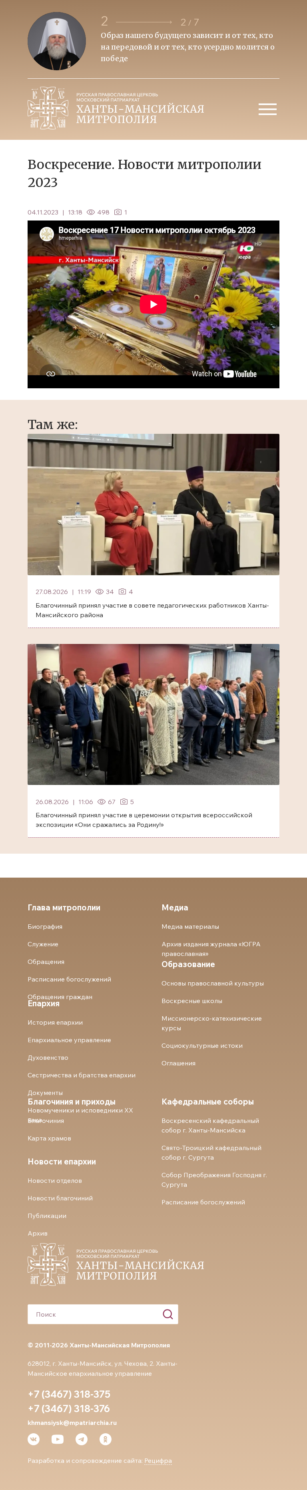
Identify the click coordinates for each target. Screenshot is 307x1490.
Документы (45, 1093)
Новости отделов (55, 1180)
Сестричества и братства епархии (82, 1075)
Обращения (46, 962)
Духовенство (48, 1057)
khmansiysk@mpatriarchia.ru (72, 1422)
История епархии (55, 1022)
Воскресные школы (191, 1001)
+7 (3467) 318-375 (69, 1394)
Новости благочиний (60, 1198)
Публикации (47, 1216)
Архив (38, 1233)
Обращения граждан (60, 997)
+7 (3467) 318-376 (69, 1409)
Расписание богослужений (69, 979)
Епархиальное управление (69, 1040)
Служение (43, 944)
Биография (45, 926)
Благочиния (46, 1120)
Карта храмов (49, 1138)
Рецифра (158, 1460)
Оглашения (178, 1063)
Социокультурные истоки (202, 1045)
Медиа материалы (190, 926)
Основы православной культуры (212, 983)
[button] (144, 22)
